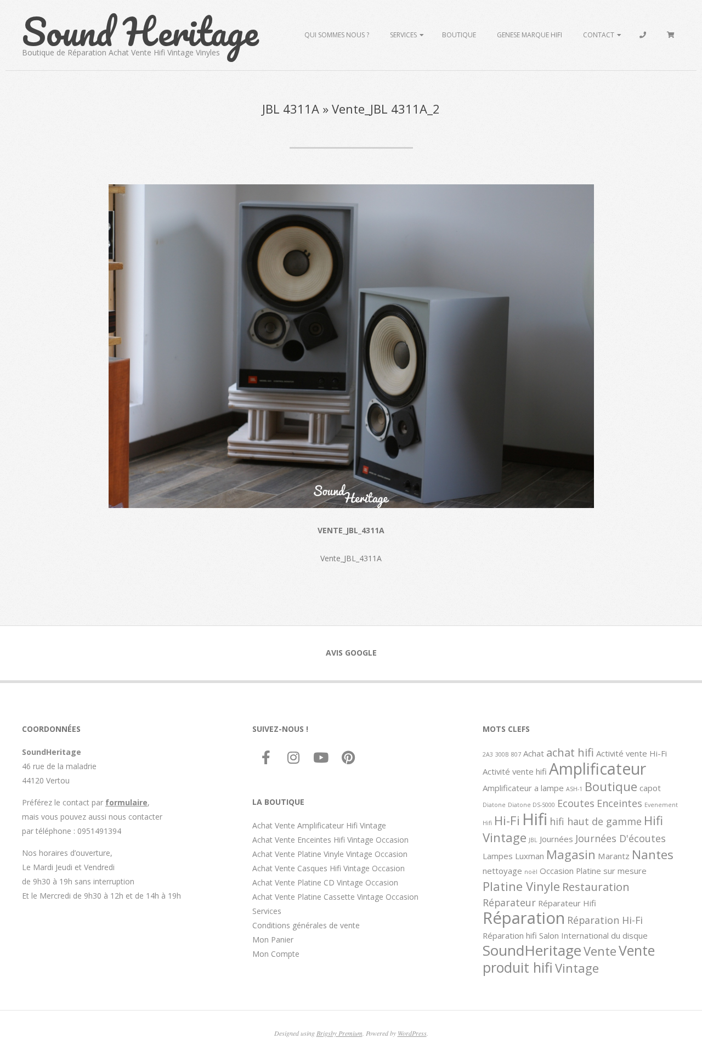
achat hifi (570, 752)
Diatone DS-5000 (531, 805)
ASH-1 (574, 789)
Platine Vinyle (521, 886)
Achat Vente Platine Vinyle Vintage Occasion (329, 854)
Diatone (494, 805)
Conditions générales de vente (306, 925)
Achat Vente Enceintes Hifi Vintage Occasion (330, 839)
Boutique (459, 35)
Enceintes (619, 803)
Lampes (498, 855)
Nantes (652, 854)
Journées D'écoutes (620, 838)
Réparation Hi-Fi (605, 920)
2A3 (488, 754)
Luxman (529, 855)
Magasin (571, 854)
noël (530, 872)
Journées (556, 838)
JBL (533, 840)
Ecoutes (576, 803)
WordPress (412, 1033)
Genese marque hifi (529, 35)
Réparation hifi (510, 935)
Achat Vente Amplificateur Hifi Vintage (319, 825)
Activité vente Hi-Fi (631, 753)
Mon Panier (272, 939)
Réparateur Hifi (567, 903)
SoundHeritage (532, 950)
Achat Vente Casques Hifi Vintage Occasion (328, 868)
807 (516, 754)
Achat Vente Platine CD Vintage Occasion (325, 882)
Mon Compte (275, 954)
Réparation (524, 918)
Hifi (534, 819)
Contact (598, 35)
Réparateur (509, 902)
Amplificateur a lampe (523, 787)
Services (403, 35)
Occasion (557, 870)
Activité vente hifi (515, 771)
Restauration (596, 886)
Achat (533, 753)
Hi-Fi (507, 820)
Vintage (577, 968)
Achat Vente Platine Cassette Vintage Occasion (335, 897)
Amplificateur (597, 768)
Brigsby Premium (339, 1033)
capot (650, 787)
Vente (600, 951)
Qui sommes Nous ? (336, 35)
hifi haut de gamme (596, 821)
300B (502, 754)
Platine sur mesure (611, 870)
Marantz (614, 855)
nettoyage (502, 870)
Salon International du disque (593, 935)
